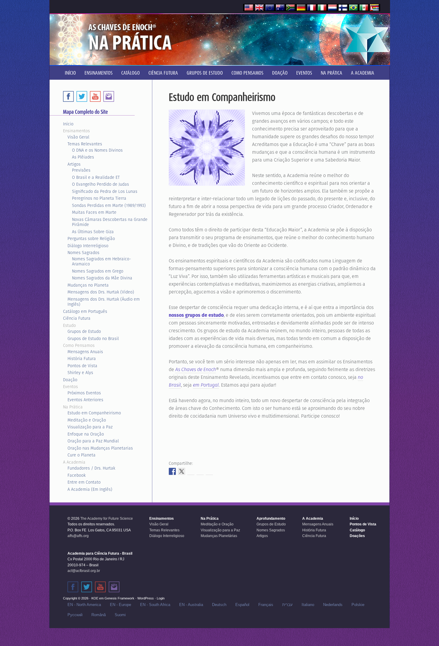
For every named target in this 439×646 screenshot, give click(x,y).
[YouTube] (95, 96)
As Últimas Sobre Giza (93, 232)
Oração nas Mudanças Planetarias (100, 448)
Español (242, 604)
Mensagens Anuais (85, 352)
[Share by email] (209, 471)
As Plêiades (83, 157)
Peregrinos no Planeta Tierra (99, 198)
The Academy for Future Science (106, 518)
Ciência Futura (76, 318)
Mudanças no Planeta (88, 285)
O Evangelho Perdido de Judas (100, 184)
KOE (94, 598)
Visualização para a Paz (90, 427)
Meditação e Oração (86, 420)
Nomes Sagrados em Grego (97, 271)
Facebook (76, 475)
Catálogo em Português (85, 311)
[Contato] (108, 96)
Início (68, 124)
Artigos (74, 164)
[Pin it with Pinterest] (200, 471)
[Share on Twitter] (181, 471)
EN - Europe (120, 604)
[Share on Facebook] (172, 471)
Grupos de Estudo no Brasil (93, 339)
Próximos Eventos (84, 393)
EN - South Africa (155, 604)
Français (265, 604)
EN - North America (84, 604)
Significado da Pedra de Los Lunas (104, 191)
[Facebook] (68, 96)
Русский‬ (74, 615)
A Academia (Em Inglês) (89, 489)
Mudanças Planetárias (219, 536)
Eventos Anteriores (85, 400)
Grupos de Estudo (84, 331)
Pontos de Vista (82, 366)
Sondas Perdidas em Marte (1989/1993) (109, 205)
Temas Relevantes (84, 144)
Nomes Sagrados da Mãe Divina (102, 278)
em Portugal (206, 385)
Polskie (357, 604)
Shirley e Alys (80, 373)
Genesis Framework (119, 598)
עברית (287, 604)
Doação (70, 380)
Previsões (81, 170)
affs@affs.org (78, 536)
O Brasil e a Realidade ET (96, 177)
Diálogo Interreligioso (87, 246)
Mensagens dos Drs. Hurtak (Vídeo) (100, 292)
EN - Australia (191, 604)
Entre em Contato (84, 482)
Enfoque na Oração (85, 434)
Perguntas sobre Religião (91, 239)
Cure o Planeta (81, 455)
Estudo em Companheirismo (94, 413)
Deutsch (219, 604)
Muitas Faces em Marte (94, 212)
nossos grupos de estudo (196, 315)
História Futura (81, 359)
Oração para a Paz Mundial (93, 441)
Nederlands (333, 604)
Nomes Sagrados (83, 253)
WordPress (145, 598)
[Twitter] (81, 96)
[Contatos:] (114, 587)
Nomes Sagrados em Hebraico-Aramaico (101, 261)
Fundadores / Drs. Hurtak (91, 468)
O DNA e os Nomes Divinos (97, 150)
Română (98, 615)
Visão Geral (78, 137)
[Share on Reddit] (190, 471)
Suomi (120, 615)
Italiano (308, 604)
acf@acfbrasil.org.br (83, 571)
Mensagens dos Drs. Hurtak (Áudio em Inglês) (103, 301)
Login (161, 598)
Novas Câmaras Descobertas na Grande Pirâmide (110, 222)
